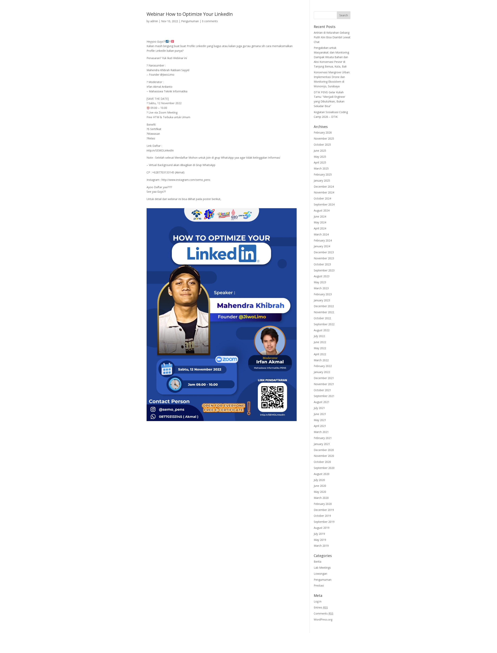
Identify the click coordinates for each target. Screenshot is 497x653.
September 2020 (324, 468)
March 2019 (321, 545)
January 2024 (322, 246)
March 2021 (321, 432)
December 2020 (324, 450)
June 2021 (320, 414)
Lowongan (320, 573)
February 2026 (323, 132)
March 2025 (321, 168)
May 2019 (320, 540)
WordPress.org (323, 619)
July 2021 (319, 408)
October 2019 (322, 516)
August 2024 (321, 210)
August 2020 (321, 474)
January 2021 (322, 444)
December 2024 (324, 186)
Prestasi (319, 585)
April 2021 (320, 426)
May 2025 (320, 156)
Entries (321, 607)
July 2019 (319, 534)
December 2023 (324, 252)
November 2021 (324, 384)
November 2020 (324, 456)
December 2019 (324, 510)
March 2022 (321, 360)
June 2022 (320, 342)
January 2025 (322, 180)
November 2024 (324, 192)
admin (154, 21)
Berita (317, 561)
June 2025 (320, 150)
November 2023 (324, 258)
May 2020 (320, 492)
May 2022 (320, 348)
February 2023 (323, 294)
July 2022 (319, 336)
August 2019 (321, 528)
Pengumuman (190, 21)
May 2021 (320, 420)
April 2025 (320, 162)
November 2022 (324, 312)
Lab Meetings (322, 567)
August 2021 (321, 402)
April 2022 (320, 354)
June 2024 (320, 216)
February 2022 (323, 366)
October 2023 (322, 264)
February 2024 (323, 240)
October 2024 (322, 198)
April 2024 (320, 228)
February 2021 (323, 438)
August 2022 (321, 330)
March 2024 (321, 234)
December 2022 (324, 306)
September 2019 (324, 522)
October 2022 (322, 318)
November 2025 (324, 138)
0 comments (210, 21)
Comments (323, 613)
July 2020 (319, 480)
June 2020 (320, 486)
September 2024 (324, 204)
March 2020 (321, 498)
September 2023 (324, 270)
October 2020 (322, 462)
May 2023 (320, 282)
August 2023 (321, 276)
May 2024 (320, 222)
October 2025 (322, 144)
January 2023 (322, 300)
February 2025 (323, 174)
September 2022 (324, 324)
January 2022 (322, 372)
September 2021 (324, 396)
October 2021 (322, 390)
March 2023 (321, 288)
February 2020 (323, 504)
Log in (317, 601)
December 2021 (324, 378)
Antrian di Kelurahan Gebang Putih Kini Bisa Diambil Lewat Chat (332, 37)
